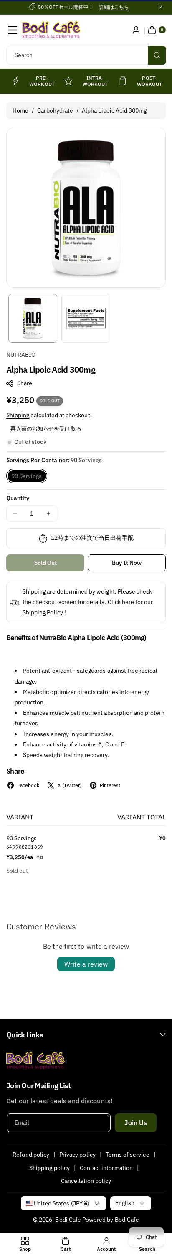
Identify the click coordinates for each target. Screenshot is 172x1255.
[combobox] (86, 55)
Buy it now (127, 562)
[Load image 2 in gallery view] (85, 318)
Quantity (17, 498)
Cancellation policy (86, 1181)
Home (20, 110)
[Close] (161, 7)
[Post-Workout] (123, 80)
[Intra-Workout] (68, 80)
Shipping (17, 415)
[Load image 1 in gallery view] (32, 318)
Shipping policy (49, 1168)
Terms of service (127, 1154)
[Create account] (136, 30)
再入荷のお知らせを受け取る (45, 428)
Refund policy (31, 1154)
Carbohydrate (55, 110)
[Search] (157, 55)
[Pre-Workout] (15, 80)
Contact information (106, 1168)
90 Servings (29, 477)
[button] (12, 30)
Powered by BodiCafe (110, 1219)
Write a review (86, 964)
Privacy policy (77, 1154)
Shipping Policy (43, 612)
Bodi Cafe (68, 1219)
